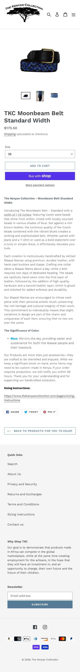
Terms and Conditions (23, 504)
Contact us (15, 524)
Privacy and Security (22, 484)
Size (7, 146)
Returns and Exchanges (24, 494)
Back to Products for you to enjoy (43, 430)
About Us (14, 474)
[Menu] (73, 14)
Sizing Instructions (21, 514)
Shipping (10, 134)
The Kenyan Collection (45, 659)
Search (12, 464)
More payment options (40, 184)
